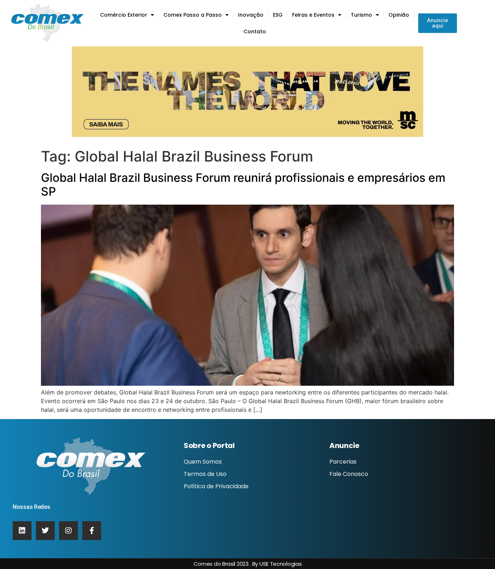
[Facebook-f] (91, 530)
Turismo (361, 14)
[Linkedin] (22, 530)
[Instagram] (68, 530)
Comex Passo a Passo (192, 14)
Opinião (398, 14)
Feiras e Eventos (313, 14)
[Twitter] (45, 530)
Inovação (250, 14)
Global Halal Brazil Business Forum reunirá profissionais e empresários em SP (243, 184)
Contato (255, 31)
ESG (278, 14)
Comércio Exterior (123, 14)
